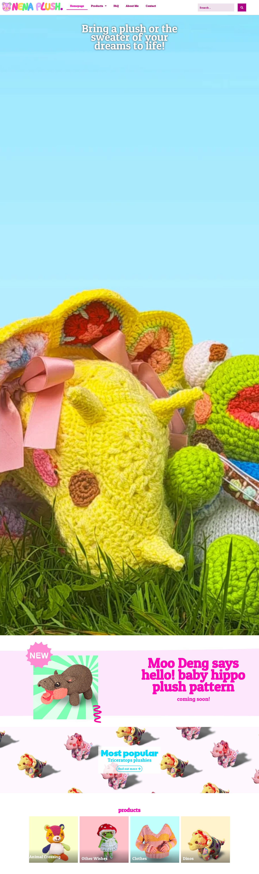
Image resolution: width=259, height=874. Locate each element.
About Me (132, 6)
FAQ (116, 6)
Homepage (77, 6)
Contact (151, 6)
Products (97, 6)
